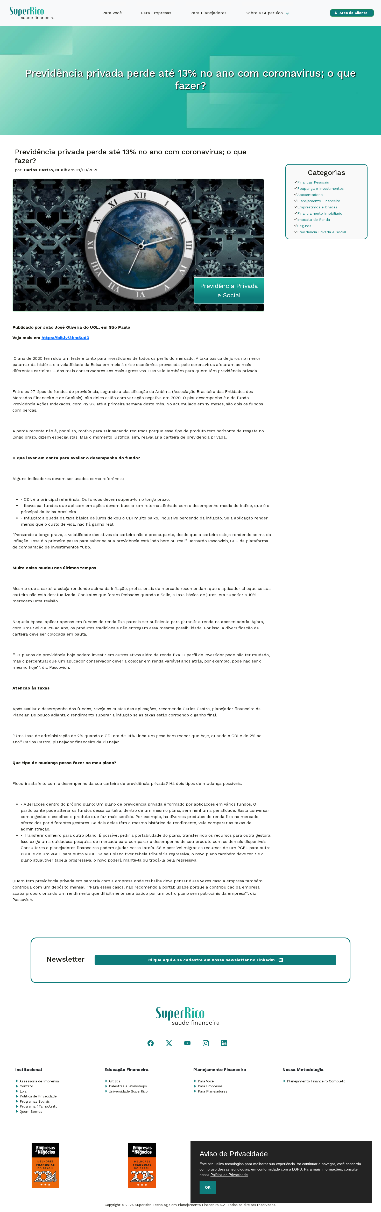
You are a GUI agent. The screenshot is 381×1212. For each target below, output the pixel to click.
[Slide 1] (186, 1193)
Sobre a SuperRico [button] (265, 12)
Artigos (114, 1081)
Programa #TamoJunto (39, 1106)
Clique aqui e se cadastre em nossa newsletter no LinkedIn (213, 959)
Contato (26, 1086)
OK (207, 1187)
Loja (23, 1091)
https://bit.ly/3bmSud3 (65, 337)
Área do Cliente (354, 13)
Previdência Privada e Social (321, 232)
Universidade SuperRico (128, 1091)
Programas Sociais (35, 1101)
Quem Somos (31, 1112)
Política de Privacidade (38, 1096)
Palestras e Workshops (128, 1086)
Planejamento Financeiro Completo (316, 1081)
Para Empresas (156, 12)
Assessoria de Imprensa (39, 1081)
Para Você (112, 12)
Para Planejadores (208, 12)
